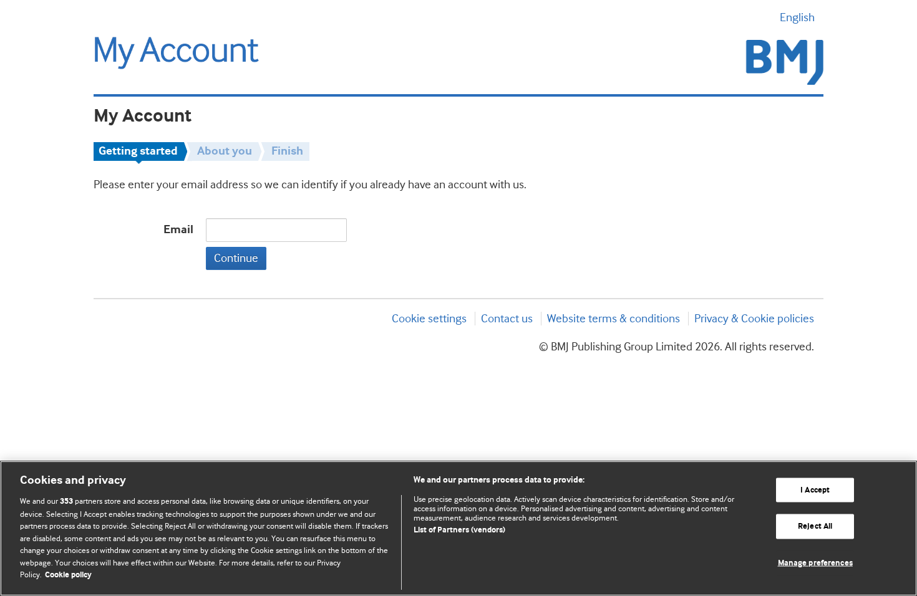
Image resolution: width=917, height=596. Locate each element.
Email (178, 230)
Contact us (507, 318)
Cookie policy (68, 575)
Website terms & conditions (613, 318)
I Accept (815, 489)
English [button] (797, 17)
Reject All (815, 526)
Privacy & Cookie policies (754, 318)
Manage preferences (815, 563)
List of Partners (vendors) (459, 530)
